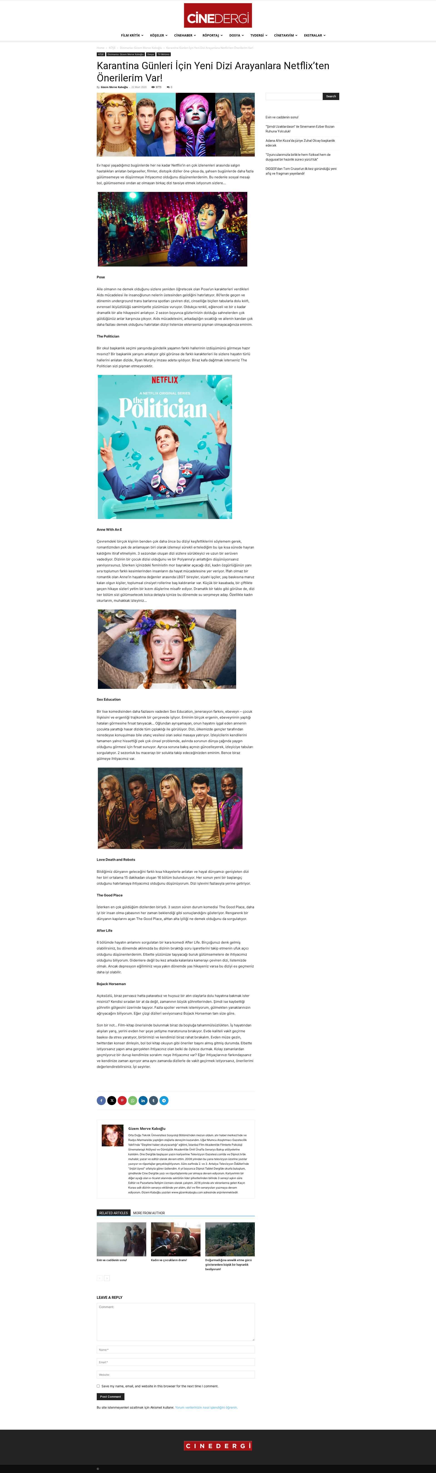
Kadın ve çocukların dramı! (169, 1260)
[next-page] (107, 1278)
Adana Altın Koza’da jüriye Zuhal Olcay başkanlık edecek (300, 143)
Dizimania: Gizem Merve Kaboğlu (141, 48)
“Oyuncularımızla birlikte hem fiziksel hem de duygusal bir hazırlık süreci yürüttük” (298, 157)
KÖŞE (112, 48)
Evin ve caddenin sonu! (112, 1260)
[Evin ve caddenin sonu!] (121, 1239)
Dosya (234, 35)
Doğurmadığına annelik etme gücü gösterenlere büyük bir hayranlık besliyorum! (228, 1264)
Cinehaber (183, 35)
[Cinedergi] (218, 15)
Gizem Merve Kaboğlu (114, 87)
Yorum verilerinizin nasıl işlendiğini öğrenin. (206, 1407)
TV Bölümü (163, 54)
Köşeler (157, 35)
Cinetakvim (284, 35)
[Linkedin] (143, 1100)
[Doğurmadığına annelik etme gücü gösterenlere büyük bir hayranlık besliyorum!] (230, 1239)
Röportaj (211, 35)
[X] (111, 1100)
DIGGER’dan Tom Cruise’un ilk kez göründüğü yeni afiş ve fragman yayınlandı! (301, 171)
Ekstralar (313, 35)
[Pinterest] (122, 1100)
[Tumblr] (153, 1100)
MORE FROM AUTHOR (149, 1213)
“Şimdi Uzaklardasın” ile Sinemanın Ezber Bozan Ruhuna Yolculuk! (300, 129)
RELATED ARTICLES (113, 1213)
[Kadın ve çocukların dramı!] (176, 1239)
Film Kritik (130, 35)
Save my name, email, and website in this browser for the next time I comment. (160, 1386)
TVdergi (257, 35)
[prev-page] (99, 1278)
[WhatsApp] (132, 1100)
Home (100, 48)
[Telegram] (163, 1100)
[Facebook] (101, 1100)
